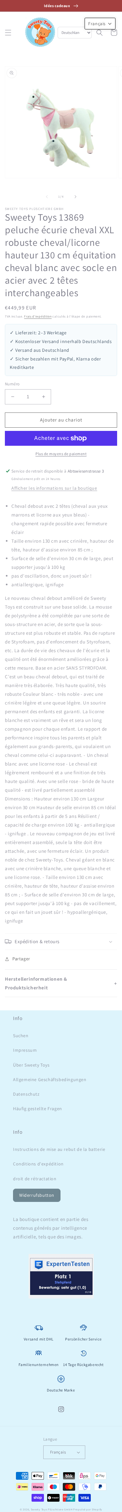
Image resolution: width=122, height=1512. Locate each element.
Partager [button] (21, 959)
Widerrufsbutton (36, 1195)
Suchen (21, 1035)
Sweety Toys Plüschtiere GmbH (52, 1509)
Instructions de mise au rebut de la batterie (59, 1149)
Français (58, 1452)
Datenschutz (26, 1094)
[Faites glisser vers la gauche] (47, 197)
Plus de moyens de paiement (61, 453)
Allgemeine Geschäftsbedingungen (50, 1079)
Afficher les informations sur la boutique (54, 488)
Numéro (12, 384)
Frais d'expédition (38, 316)
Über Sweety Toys (31, 1065)
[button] (8, 33)
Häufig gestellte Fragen (37, 1108)
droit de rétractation (35, 1179)
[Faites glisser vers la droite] (75, 197)
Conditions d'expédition (38, 1164)
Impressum (25, 1050)
